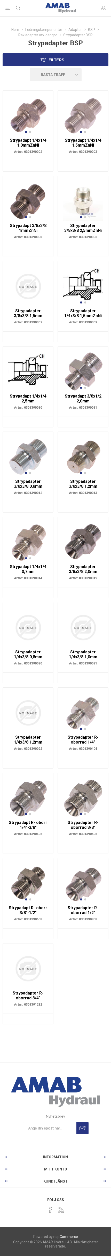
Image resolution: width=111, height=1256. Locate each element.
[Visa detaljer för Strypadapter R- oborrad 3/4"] (28, 969)
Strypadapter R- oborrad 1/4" (83, 740)
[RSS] (61, 1210)
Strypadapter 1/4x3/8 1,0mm (83, 654)
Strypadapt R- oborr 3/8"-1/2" (28, 910)
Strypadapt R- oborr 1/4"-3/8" (28, 825)
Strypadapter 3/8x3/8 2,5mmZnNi (83, 228)
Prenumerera (82, 1128)
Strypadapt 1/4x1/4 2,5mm (28, 398)
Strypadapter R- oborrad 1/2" (83, 910)
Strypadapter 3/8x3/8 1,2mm (83, 484)
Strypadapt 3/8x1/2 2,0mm (83, 398)
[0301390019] (83, 542)
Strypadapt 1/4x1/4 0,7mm (28, 569)
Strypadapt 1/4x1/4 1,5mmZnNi (83, 143)
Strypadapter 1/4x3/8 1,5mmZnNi (83, 313)
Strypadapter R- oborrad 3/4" (28, 995)
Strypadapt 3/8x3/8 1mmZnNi (28, 228)
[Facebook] (50, 1210)
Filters (56, 60)
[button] (26, 132)
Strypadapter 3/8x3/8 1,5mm (28, 313)
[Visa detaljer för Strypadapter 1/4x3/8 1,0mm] (83, 627)
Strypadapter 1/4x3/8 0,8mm (28, 654)
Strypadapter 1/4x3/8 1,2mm (28, 740)
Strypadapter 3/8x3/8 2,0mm (83, 569)
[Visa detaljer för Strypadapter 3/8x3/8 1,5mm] (28, 286)
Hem (15, 30)
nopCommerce (65, 1237)
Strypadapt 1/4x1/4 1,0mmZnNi (28, 143)
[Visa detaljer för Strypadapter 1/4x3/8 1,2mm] (28, 713)
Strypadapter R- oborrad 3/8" (83, 825)
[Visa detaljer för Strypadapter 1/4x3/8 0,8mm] (28, 627)
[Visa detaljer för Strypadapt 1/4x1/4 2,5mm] (28, 372)
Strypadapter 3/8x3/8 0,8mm (28, 484)
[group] (28, 116)
